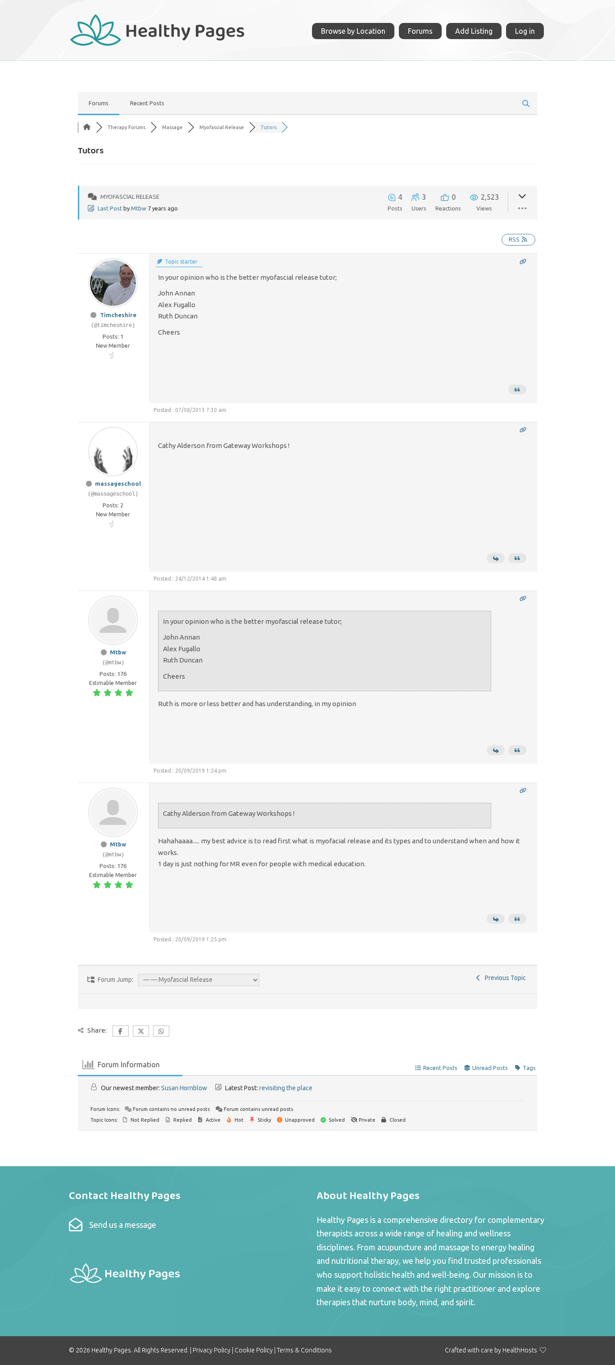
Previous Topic (504, 977)
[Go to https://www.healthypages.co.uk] (158, 29)
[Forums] (87, 127)
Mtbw (138, 208)
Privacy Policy (212, 1350)
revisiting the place (285, 1088)
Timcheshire (118, 315)
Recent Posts (147, 103)
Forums (99, 103)
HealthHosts (519, 1350)
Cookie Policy (254, 1350)
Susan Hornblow (184, 1088)
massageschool (118, 483)
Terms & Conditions (304, 1350)
